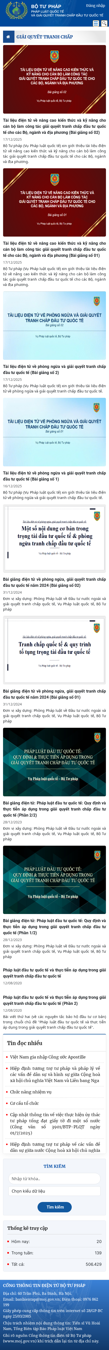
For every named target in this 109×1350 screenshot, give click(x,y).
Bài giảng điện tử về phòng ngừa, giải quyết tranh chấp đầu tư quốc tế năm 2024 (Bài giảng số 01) (54, 694)
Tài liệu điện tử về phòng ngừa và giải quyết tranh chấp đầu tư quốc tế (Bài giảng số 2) (54, 369)
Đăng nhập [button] (95, 5)
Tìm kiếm (55, 1207)
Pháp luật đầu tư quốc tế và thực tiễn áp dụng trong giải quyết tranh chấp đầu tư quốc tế (54, 973)
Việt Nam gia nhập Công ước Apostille (48, 1057)
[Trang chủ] (8, 37)
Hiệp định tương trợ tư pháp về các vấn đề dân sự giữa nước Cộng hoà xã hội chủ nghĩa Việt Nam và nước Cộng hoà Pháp (55, 1150)
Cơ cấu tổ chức (24, 1103)
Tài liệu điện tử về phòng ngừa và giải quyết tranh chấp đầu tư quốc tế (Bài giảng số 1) (54, 476)
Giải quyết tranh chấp (44, 37)
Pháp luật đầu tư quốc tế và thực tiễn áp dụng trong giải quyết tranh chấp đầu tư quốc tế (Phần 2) (54, 1000)
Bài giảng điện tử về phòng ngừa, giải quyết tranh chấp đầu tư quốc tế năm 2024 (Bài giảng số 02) (54, 582)
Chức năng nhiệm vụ (30, 1091)
